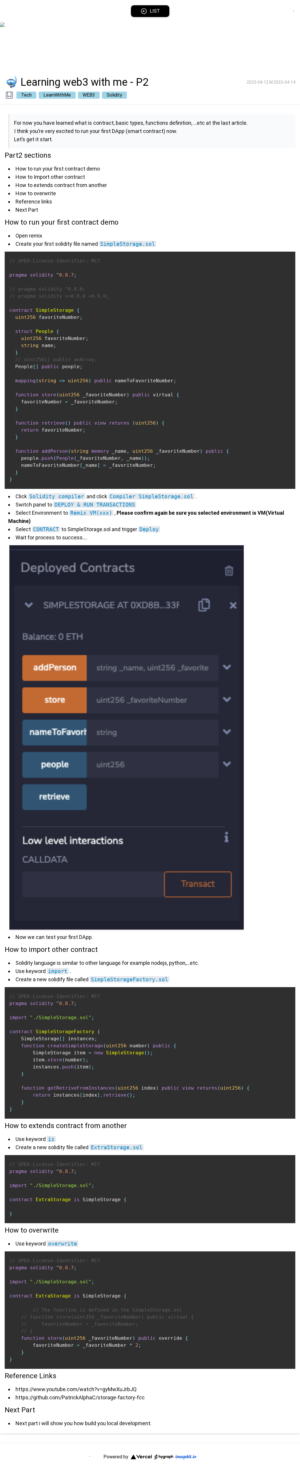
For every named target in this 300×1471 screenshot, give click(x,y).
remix (35, 236)
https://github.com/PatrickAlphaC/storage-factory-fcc (80, 1397)
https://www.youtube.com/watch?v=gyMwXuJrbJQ (76, 1389)
